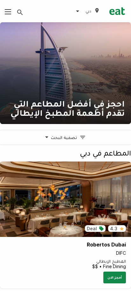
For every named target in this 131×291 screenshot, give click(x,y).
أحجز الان (114, 277)
